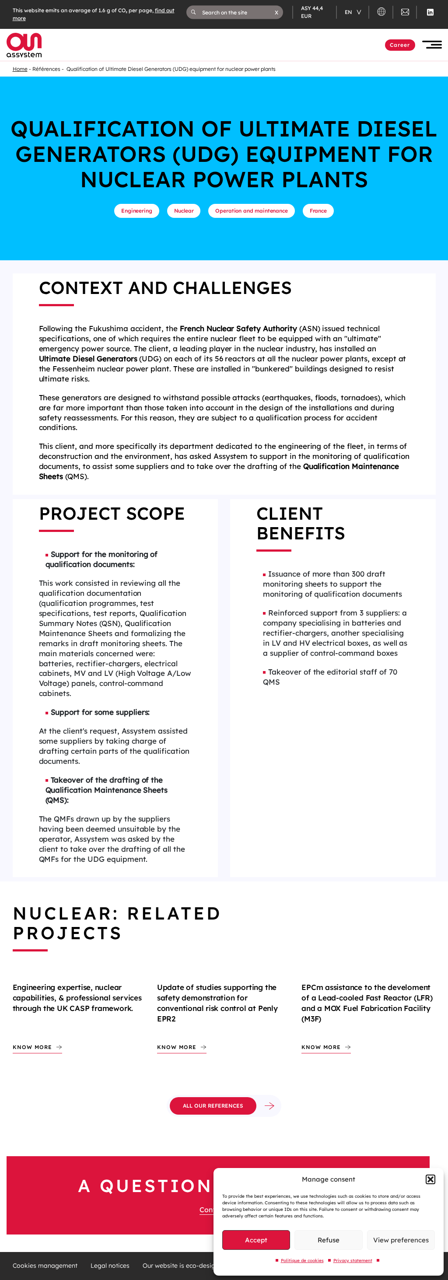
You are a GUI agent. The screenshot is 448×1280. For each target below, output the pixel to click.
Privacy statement (352, 1260)
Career (400, 45)
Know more (32, 1047)
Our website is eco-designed (185, 1266)
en (349, 12)
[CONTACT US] (405, 13)
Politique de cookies (302, 1260)
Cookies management (45, 1266)
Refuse (329, 1240)
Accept (256, 1240)
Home (20, 69)
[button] (430, 1179)
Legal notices (110, 1266)
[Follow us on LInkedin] (430, 12)
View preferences (401, 1240)
